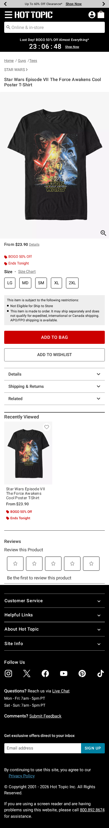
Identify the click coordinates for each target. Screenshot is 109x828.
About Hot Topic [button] (21, 629)
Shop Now (74, 4)
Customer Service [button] (23, 600)
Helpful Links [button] (18, 615)
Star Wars (14, 69)
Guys (22, 60)
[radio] (9, 283)
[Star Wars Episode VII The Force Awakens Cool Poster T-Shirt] (28, 453)
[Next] (103, 4)
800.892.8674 (92, 809)
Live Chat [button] (61, 691)
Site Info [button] (13, 643)
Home (9, 60)
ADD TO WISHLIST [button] (54, 354)
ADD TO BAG (54, 337)
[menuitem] (101, 14)
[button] (7, 14)
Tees (33, 60)
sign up (93, 748)
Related (15, 398)
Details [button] (34, 244)
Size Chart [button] (27, 271)
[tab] (54, 165)
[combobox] (54, 27)
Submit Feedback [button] (45, 716)
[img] (8, 673)
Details (15, 374)
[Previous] (5, 4)
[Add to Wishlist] (47, 427)
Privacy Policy (22, 775)
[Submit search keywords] (8, 27)
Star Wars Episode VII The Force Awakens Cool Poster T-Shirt (25, 493)
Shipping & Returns (26, 386)
